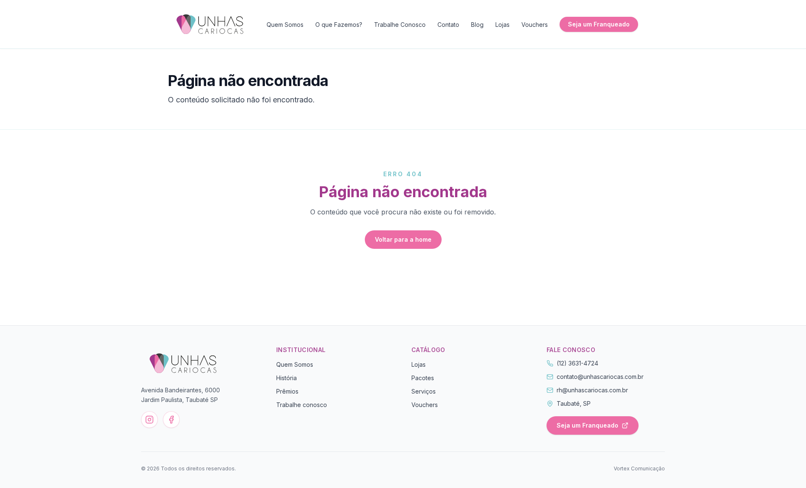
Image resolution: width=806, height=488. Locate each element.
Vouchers (534, 24)
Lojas (502, 24)
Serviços (423, 391)
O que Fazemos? (338, 24)
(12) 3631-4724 (577, 363)
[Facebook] (171, 419)
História (286, 377)
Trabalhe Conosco (400, 24)
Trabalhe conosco (301, 404)
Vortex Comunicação (639, 468)
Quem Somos (285, 24)
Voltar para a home (403, 239)
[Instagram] (149, 419)
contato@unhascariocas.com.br (600, 376)
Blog (477, 24)
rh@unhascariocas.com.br (592, 390)
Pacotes (422, 377)
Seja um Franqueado (599, 24)
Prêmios (287, 391)
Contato (448, 24)
